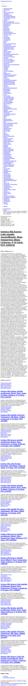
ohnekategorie (6, 115)
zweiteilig (5, 203)
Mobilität (5, 110)
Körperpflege (6, 91)
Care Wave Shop (7, 34)
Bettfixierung (6, 30)
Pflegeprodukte (6, 131)
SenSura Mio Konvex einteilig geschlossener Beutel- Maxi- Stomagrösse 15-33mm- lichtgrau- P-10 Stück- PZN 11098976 (13, 443)
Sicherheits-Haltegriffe (8, 166)
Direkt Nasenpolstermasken (9, 43)
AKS (4, 11)
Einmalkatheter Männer (8, 49)
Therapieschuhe (7, 177)
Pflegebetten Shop (7, 128)
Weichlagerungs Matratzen (9, 197)
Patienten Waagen (7, 119)
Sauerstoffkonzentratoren (9, 158)
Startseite (5, 206)
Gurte (4, 72)
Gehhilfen (5, 68)
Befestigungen (6, 25)
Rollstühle (5, 146)
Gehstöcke (5, 69)
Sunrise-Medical (7, 176)
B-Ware (5, 20)
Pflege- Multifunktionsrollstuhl (10, 123)
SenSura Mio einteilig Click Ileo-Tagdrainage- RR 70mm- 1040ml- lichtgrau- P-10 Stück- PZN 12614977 (13, 634)
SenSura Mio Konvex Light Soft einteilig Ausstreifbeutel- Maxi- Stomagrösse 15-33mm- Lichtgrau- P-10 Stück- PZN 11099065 (13, 659)
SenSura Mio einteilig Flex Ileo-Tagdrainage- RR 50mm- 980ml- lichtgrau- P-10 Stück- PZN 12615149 (12, 512)
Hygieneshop (6, 78)
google (24, 680)
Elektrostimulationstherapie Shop (10, 54)
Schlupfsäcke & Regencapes (9, 160)
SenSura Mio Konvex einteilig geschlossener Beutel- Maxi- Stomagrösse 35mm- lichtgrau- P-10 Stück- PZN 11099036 (14, 537)
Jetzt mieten (6, 86)
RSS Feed (5, 676)
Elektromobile (6, 52)
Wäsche (5, 194)
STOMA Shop (6, 173)
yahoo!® (7, 682)
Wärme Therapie (7, 193)
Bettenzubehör (6, 29)
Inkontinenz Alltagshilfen (9, 82)
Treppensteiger (6, 185)
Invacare (5, 85)
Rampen (5, 133)
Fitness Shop (6, 63)
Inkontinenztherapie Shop (9, 84)
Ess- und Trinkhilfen (8, 59)
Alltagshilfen (6, 13)
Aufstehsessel (6, 19)
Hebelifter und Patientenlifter (10, 75)
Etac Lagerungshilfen (8, 62)
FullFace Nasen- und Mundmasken (11, 64)
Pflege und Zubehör (7, 124)
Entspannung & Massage (9, 56)
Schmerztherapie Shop (8, 162)
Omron (5, 116)
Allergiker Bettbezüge (8, 12)
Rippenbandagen (7, 140)
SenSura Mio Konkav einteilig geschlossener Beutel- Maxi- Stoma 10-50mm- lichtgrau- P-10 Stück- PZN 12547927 (13, 394)
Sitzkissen (5, 170)
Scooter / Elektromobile (8, 164)
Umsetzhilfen (6, 188)
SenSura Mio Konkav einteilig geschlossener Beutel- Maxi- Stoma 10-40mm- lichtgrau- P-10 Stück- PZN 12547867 (13, 488)
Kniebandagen (6, 89)
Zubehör (5, 202)
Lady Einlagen (6, 95)
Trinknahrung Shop (7, 186)
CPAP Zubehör (6, 39)
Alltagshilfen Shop (7, 15)
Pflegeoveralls (6, 129)
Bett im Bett (6, 28)
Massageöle (6, 106)
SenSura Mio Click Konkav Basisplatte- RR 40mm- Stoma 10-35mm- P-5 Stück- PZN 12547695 (13, 466)
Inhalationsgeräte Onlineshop (10, 80)
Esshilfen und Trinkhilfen (9, 60)
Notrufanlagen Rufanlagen (9, 114)
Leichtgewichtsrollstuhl (8, 98)
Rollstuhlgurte (6, 153)
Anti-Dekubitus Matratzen (9, 16)
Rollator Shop (6, 142)
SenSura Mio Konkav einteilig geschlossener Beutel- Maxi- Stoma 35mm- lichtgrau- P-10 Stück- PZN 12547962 (13, 611)
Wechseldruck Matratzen (9, 196)
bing (2, 682)
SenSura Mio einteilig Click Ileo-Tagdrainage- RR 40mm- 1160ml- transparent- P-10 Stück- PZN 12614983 (13, 418)
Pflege (4, 121)
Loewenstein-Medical (8, 102)
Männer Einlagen (7, 103)
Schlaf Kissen (6, 159)
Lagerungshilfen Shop (8, 97)
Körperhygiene (6, 90)
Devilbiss (5, 41)
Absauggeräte (6, 9)
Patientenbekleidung (8, 120)
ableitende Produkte (7, 8)
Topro (4, 181)
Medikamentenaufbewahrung (10, 108)
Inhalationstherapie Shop (9, 81)
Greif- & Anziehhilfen (8, 71)
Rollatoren (5, 145)
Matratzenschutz (7, 107)
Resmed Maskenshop (8, 138)
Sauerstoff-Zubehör (7, 157)
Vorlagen (5, 190)
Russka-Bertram (7, 155)
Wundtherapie (6, 200)
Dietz (4, 42)
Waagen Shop (6, 192)
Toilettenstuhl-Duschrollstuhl (10, 180)
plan (4, 132)
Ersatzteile (5, 58)
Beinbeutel (5, 26)
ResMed (5, 137)
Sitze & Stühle (6, 168)
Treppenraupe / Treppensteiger (10, 184)
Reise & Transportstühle (8, 136)
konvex (5, 94)
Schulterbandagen (7, 163)
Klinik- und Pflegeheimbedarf (10, 88)
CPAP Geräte (6, 37)
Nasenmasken (6, 112)
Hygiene (5, 77)
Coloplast (5, 36)
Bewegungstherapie (7, 32)
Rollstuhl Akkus (7, 147)
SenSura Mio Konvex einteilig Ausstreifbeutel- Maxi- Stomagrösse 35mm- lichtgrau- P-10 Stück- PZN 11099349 (14, 561)
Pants (4, 118)
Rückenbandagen (7, 154)
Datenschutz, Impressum (9, 677)
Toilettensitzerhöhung (8, 179)
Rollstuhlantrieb (7, 151)
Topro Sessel (6, 183)
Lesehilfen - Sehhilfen (8, 99)
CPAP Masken (6, 38)
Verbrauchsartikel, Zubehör (9, 189)
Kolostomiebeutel (7, 93)
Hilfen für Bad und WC (8, 76)
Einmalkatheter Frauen (8, 47)
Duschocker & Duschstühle (9, 46)
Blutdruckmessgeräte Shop (9, 33)
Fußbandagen (6, 65)
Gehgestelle (6, 67)
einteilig (5, 50)
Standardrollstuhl (7, 171)
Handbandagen (6, 73)
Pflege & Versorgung (8, 125)
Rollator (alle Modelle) (8, 141)
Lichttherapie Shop (7, 101)
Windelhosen (6, 198)
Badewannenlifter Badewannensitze (11, 23)
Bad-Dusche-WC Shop (8, 21)
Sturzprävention (7, 175)
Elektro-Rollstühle (7, 51)
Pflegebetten (6, 127)
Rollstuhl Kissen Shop (8, 149)
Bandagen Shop (7, 24)
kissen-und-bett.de (12, 684)
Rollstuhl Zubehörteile (8, 150)
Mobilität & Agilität (7, 111)
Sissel (4, 167)
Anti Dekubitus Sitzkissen (9, 17)
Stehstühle (5, 172)
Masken (5, 104)
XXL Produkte (6, 201)
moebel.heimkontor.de (18, 683)
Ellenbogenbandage (7, 55)
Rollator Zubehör (7, 144)
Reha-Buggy (6, 134)
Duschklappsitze (7, 45)
